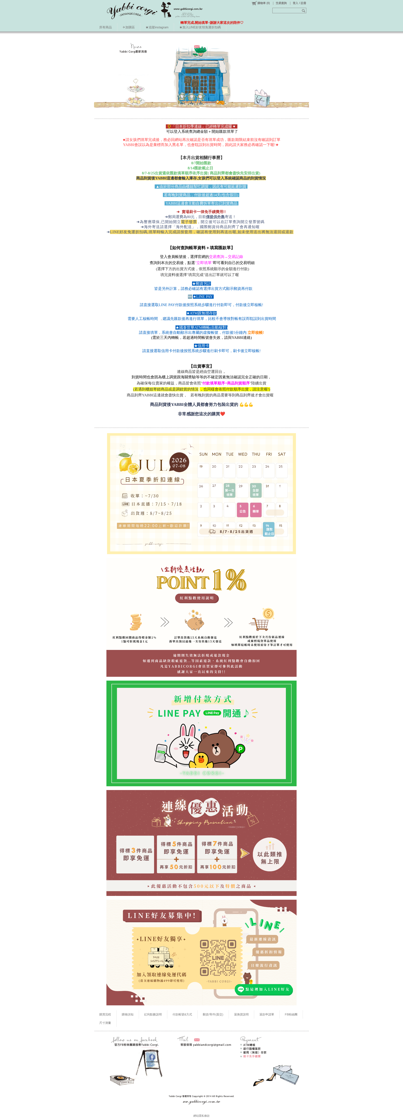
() (264, 3)
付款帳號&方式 (182, 1014)
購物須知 (127, 1014)
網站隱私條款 (201, 1115)
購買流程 (105, 1014)
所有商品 (105, 27)
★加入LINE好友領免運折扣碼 (200, 27)
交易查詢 (281, 3)
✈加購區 (129, 27)
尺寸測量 (105, 1022)
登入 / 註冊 (299, 3)
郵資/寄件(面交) (213, 1014)
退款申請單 (266, 1014)
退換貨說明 (241, 1014)
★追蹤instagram (157, 27)
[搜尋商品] (304, 10)
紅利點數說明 (153, 1014)
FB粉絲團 (291, 1014)
